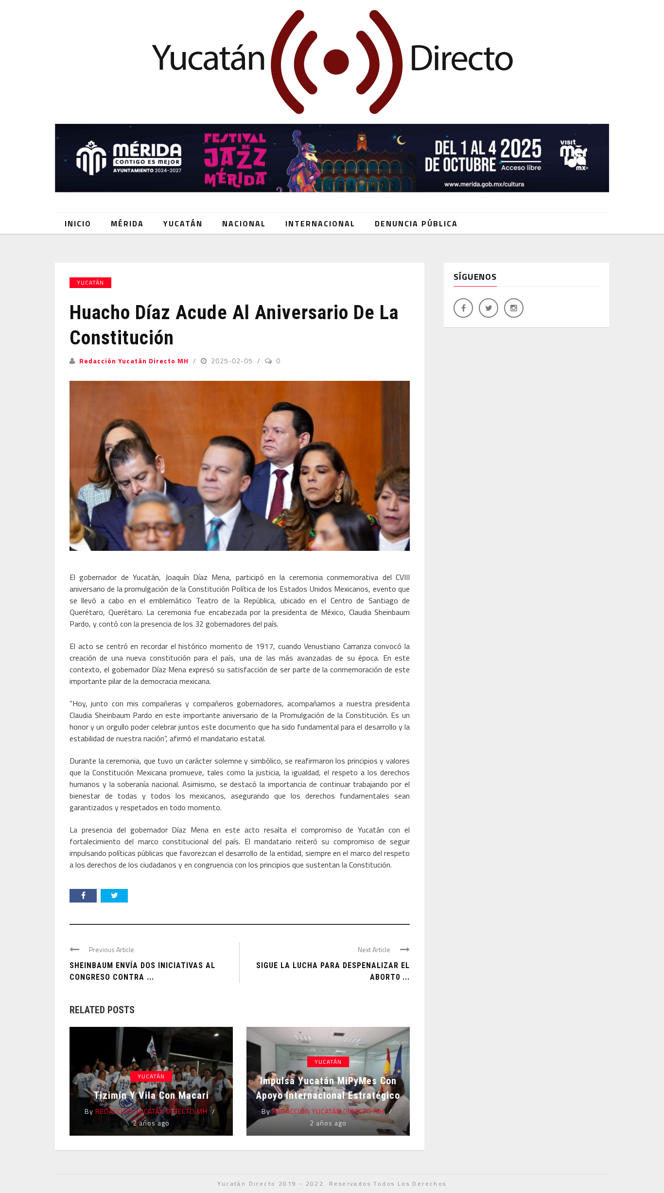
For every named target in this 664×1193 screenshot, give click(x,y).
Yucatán (183, 223)
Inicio (78, 223)
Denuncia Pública (416, 223)
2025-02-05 (233, 361)
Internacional (320, 223)
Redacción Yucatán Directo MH (134, 361)
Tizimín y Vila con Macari (151, 1095)
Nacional (244, 223)
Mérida (127, 223)
